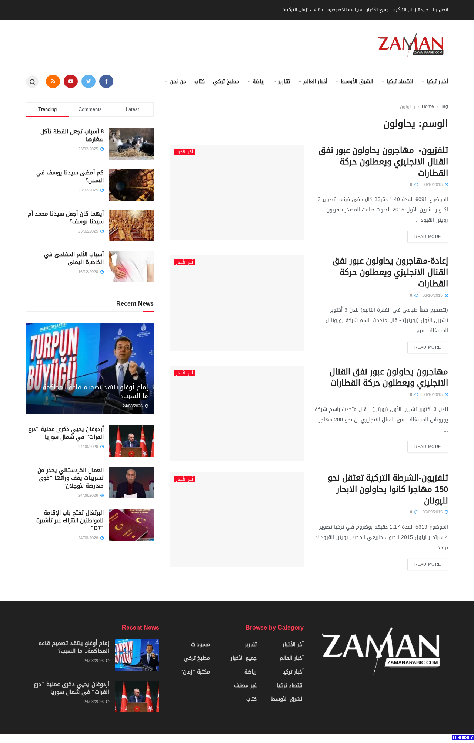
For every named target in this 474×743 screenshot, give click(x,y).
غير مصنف (245, 686)
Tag (444, 106)
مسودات (200, 644)
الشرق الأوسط (357, 81)
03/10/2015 (433, 185)
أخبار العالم (315, 81)
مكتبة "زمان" (195, 672)
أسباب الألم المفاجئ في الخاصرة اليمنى (74, 258)
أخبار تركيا (437, 81)
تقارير (284, 81)
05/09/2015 (433, 512)
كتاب (199, 81)
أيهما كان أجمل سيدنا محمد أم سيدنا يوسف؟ (66, 217)
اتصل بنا (440, 10)
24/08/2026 (133, 406)
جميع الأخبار (378, 10)
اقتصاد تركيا (400, 81)
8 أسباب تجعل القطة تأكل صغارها (72, 135)
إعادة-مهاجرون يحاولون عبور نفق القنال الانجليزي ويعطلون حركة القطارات (390, 272)
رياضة (259, 81)
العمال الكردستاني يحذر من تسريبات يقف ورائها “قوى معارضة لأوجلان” (70, 478)
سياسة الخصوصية (344, 10)
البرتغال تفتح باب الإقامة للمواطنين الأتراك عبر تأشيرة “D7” (70, 520)
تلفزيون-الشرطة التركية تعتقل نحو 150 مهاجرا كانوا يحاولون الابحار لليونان (388, 489)
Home (428, 106)
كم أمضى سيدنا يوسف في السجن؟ (70, 176)
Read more (427, 237)
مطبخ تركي (226, 81)
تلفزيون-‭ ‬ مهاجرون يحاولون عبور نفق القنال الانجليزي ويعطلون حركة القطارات (383, 162)
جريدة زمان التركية (410, 10)
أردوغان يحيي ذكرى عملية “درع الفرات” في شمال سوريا (66, 433)
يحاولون (407, 106)
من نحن (178, 81)
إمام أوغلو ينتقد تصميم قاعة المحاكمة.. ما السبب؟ (93, 391)
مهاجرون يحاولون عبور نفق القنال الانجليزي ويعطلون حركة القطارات (389, 377)
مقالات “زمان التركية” (303, 10)
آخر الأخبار (184, 152)
